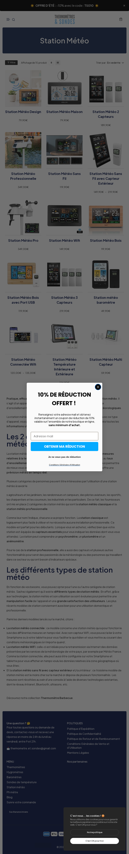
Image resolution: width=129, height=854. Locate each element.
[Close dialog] (98, 387)
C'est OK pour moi (94, 841)
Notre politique (94, 832)
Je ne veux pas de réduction (64, 457)
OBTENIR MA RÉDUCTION (64, 446)
